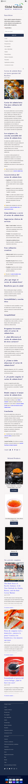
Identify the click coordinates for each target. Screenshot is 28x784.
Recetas (5, 759)
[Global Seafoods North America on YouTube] (9, 768)
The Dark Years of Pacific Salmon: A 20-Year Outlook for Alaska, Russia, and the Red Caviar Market (13, 588)
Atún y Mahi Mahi (8, 49)
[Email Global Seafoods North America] (16, 768)
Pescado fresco (7, 43)
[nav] (3, 1)
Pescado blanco (7, 54)
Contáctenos (6, 746)
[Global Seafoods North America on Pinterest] (12, 768)
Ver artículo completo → (9, 607)
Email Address (8, 27)
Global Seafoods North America (15, 777)
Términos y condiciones (8, 741)
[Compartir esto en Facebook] (12, 450)
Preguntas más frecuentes (8, 754)
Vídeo (5, 762)
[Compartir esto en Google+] (17, 450)
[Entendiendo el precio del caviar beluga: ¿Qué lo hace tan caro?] (14, 666)
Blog (5, 757)
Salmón (6, 51)
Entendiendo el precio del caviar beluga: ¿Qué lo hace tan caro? (14, 680)
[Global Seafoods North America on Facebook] (7, 768)
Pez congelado (7, 46)
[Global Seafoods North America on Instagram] (14, 768)
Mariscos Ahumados (8, 57)
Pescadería (6, 59)
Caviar (5, 38)
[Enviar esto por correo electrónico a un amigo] (19, 450)
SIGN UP (14, 35)
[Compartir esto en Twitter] (10, 450)
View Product (14, 490)
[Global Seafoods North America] (14, 7)
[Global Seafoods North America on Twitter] (5, 768)
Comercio (6, 739)
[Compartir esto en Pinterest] (15, 450)
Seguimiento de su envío (8, 749)
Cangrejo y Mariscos (8, 41)
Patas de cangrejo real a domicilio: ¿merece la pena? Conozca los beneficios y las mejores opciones (13, 635)
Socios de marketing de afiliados (10, 764)
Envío (5, 752)
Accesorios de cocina (8, 65)
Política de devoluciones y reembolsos (11, 744)
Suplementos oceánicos (9, 62)
